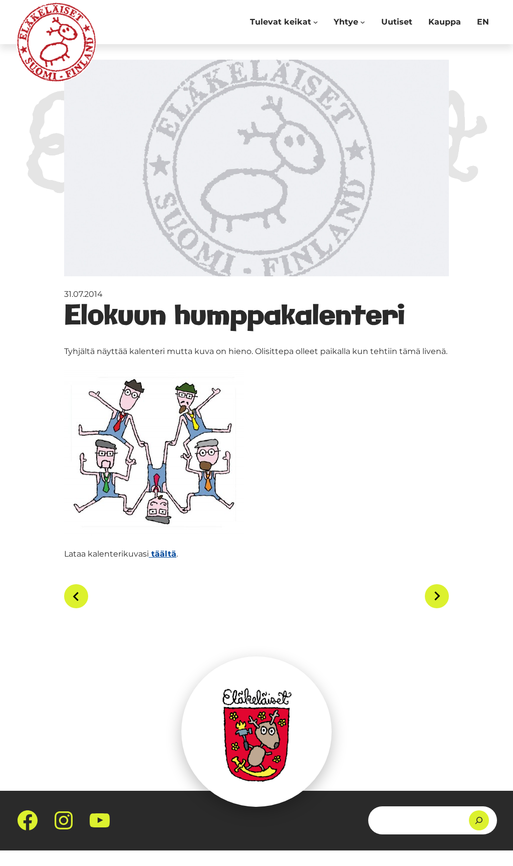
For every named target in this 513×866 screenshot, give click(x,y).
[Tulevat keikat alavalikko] (315, 22)
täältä (162, 554)
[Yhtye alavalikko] (362, 22)
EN (483, 22)
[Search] (479, 820)
